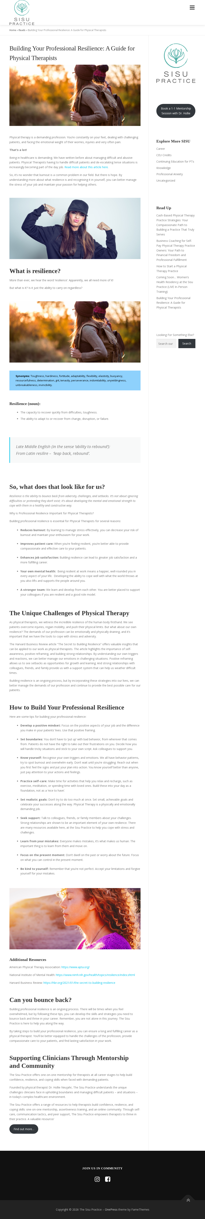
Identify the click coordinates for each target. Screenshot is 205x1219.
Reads (22, 30)
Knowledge (163, 168)
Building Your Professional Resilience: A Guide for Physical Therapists (173, 303)
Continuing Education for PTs (175, 161)
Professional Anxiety (169, 174)
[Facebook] (107, 1179)
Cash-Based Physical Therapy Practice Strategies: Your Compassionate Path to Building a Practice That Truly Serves (175, 224)
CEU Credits (164, 155)
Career (160, 149)
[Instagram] (97, 1179)
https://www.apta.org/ (75, 967)
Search (186, 343)
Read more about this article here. (86, 167)
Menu (192, 7)
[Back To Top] (188, 1200)
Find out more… (24, 1129)
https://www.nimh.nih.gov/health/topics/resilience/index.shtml (95, 975)
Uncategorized (165, 180)
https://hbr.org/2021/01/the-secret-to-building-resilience (79, 983)
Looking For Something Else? (175, 335)
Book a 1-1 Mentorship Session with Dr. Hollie (176, 111)
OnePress (111, 1209)
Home (12, 30)
